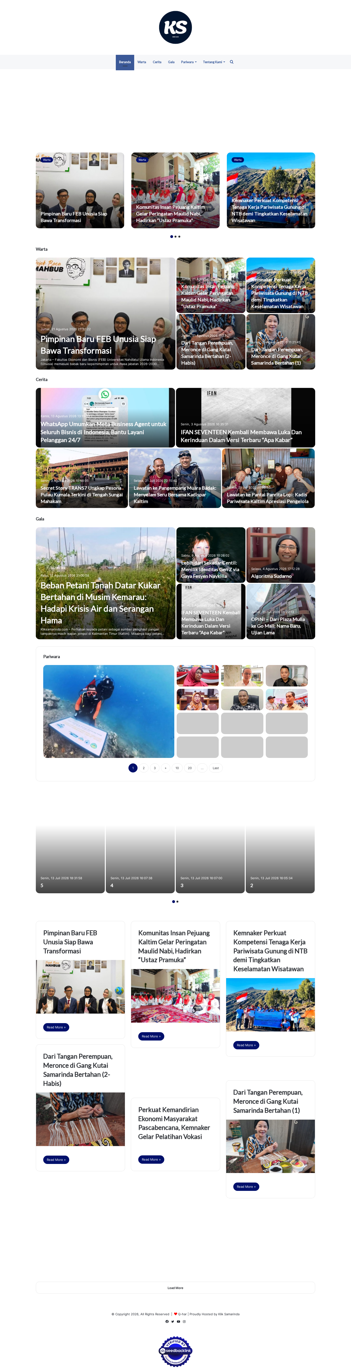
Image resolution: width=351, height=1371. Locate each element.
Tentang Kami (212, 62)
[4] (140, 840)
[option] (80, 190)
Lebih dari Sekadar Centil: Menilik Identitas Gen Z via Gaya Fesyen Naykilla (210, 569)
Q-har (182, 1314)
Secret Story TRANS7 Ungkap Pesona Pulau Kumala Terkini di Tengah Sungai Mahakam (82, 494)
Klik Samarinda (228, 1314)
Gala (171, 62)
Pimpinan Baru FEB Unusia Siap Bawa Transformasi (70, 942)
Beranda (125, 62)
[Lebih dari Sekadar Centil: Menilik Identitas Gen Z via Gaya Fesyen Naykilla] (210, 555)
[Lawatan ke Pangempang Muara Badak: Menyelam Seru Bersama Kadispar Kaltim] (175, 478)
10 (177, 768)
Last (216, 768)
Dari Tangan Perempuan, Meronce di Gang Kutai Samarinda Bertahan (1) (277, 356)
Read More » (56, 1027)
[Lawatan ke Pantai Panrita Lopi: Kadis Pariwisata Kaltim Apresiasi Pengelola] (268, 478)
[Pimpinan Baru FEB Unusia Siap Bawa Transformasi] (80, 190)
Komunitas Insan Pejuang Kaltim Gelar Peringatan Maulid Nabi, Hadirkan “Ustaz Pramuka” (170, 213)
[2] (280, 840)
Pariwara (187, 62)
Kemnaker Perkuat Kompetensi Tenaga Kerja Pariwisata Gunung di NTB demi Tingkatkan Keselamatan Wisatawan (279, 293)
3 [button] (179, 237)
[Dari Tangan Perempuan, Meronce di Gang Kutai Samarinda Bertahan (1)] (280, 342)
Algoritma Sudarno (271, 576)
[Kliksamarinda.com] (175, 27)
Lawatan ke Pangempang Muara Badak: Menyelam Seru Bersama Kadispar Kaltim (175, 494)
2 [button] (175, 237)
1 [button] (171, 236)
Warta (142, 62)
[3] (210, 840)
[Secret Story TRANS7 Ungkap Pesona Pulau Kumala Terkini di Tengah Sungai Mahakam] (82, 478)
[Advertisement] (175, 109)
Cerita (157, 62)
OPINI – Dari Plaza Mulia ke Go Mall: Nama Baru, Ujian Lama (278, 625)
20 (190, 768)
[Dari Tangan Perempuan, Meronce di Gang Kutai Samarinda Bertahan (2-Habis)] (80, 1119)
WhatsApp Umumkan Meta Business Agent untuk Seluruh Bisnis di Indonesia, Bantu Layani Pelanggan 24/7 (103, 431)
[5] (70, 840)
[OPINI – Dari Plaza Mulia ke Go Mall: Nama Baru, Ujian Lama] (280, 611)
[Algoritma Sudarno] (280, 555)
